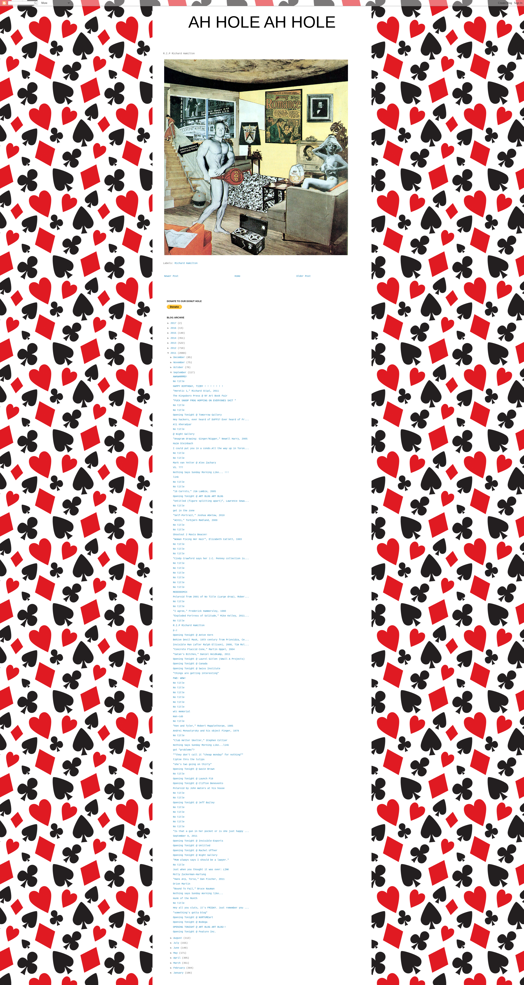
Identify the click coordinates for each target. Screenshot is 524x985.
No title (178, 381)
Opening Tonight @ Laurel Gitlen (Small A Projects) (209, 659)
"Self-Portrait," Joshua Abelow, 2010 (199, 515)
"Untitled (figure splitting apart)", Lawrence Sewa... (211, 501)
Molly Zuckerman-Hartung (189, 874)
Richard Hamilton (186, 263)
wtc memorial (181, 711)
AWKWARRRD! (180, 376)
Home (237, 276)
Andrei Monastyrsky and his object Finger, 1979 (206, 730)
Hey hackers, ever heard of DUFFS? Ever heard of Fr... (211, 419)
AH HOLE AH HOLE (262, 22)
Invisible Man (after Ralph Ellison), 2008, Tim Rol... (211, 644)
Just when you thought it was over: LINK (201, 869)
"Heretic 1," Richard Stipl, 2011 (196, 391)
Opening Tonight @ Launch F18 (193, 778)
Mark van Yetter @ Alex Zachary (194, 462)
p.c (175, 630)
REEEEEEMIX (180, 592)
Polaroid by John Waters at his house (199, 788)
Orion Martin (181, 883)
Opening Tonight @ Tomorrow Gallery (197, 415)
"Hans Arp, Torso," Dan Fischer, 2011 (199, 879)
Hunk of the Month (185, 898)
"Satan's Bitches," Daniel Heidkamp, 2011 (201, 654)
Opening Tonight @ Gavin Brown (194, 769)
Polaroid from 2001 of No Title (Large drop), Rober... (211, 596)
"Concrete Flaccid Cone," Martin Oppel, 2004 (204, 649)
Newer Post (171, 276)
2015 (174, 333)
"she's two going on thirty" (192, 764)
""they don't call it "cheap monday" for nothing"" (208, 754)
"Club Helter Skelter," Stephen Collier (200, 740)
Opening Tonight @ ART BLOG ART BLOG (198, 496)
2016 (174, 328)
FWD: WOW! (179, 678)
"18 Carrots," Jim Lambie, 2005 (194, 491)
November (179, 362)
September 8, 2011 (185, 836)
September (180, 372)
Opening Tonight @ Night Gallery (195, 855)
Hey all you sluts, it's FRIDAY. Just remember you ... (211, 907)
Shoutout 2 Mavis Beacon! (190, 534)
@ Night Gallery (183, 434)
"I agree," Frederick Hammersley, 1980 (199, 611)
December (179, 357)
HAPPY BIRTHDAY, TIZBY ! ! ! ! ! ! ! (198, 386)
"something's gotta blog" (190, 912)
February (179, 968)
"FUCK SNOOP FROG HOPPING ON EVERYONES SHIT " (204, 400)
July (177, 943)
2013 (174, 343)
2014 (174, 338)
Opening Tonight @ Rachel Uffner (195, 850)
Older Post (303, 276)
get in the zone (183, 510)
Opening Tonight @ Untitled (191, 845)
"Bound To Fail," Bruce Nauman (194, 888)
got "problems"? (183, 749)
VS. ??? (178, 467)
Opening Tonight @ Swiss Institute (196, 668)
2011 (174, 353)
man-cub (178, 716)
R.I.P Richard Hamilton (188, 625)
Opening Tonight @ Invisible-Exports (198, 841)
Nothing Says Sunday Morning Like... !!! (201, 472)
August (178, 938)
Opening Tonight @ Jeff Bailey (194, 802)
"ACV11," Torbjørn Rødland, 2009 (195, 520)
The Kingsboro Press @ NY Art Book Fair (200, 395)
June (177, 948)
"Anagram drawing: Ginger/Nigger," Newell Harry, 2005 (210, 438)
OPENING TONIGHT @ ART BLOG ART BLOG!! (199, 927)
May (176, 953)
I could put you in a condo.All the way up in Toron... (211, 448)
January (179, 972)
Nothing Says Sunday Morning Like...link (201, 745)
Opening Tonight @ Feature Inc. (194, 931)
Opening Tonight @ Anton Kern (193, 635)
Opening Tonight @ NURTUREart (193, 917)
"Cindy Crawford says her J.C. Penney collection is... (211, 558)
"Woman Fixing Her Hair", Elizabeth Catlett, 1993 (207, 539)
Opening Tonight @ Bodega (190, 922)
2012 (174, 348)
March (177, 963)
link (176, 477)
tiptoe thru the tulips (188, 759)
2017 (174, 323)
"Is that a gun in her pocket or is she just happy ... (211, 831)
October (179, 367)
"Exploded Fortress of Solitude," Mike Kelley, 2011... (211, 615)
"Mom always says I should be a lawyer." (201, 860)
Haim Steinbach (183, 443)
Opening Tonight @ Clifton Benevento (198, 783)
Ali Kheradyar (182, 424)
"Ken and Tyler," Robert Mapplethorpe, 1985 (203, 726)
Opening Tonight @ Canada (190, 663)
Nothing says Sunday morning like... (198, 893)
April (177, 958)
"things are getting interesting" (196, 673)
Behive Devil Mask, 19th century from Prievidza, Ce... (211, 639)
